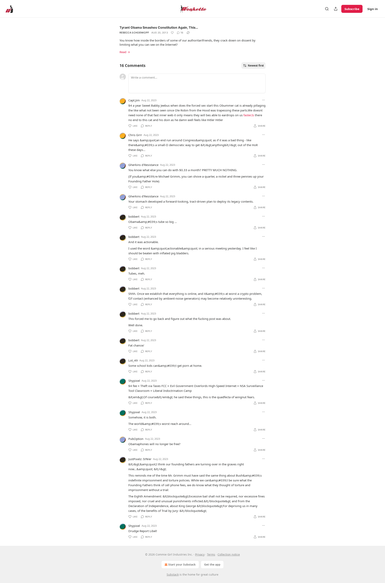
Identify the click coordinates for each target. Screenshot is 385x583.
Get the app (212, 564)
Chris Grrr (135, 135)
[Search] (327, 9)
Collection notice (229, 554)
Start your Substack (182, 564)
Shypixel (134, 381)
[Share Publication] (336, 9)
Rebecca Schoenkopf (134, 32)
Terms (211, 554)
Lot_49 (133, 360)
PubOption (135, 439)
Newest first (256, 65)
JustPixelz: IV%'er (139, 459)
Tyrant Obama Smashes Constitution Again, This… (159, 27)
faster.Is (248, 115)
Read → (125, 52)
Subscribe (351, 9)
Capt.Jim (134, 100)
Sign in (372, 9)
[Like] (172, 32)
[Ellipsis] (263, 100)
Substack (173, 574)
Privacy (200, 554)
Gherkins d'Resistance (143, 165)
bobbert (133, 216)
